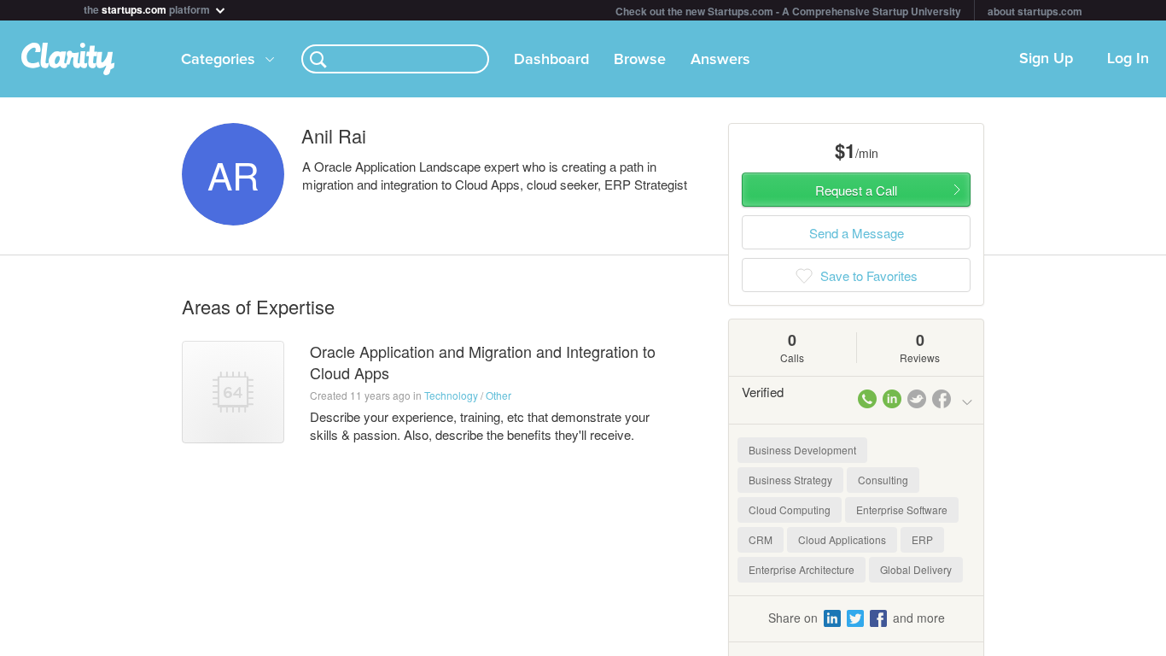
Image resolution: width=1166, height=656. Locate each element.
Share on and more (856, 617)
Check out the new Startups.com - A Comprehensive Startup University (788, 11)
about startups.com (1035, 11)
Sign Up (1046, 59)
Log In (1128, 59)
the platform (148, 8)
